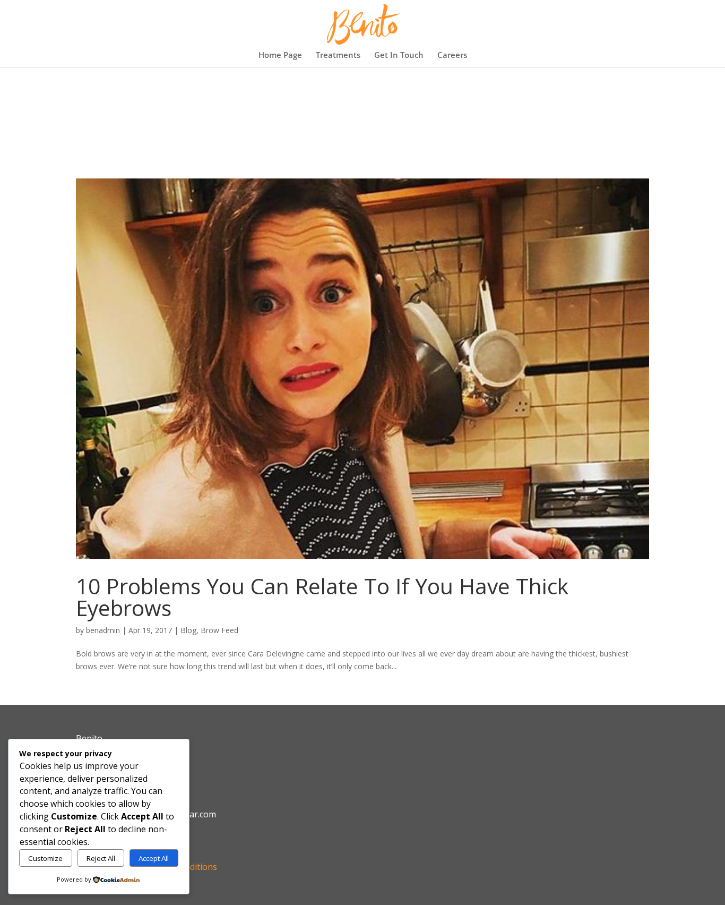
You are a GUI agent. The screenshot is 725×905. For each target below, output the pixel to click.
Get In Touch (399, 55)
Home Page (280, 55)
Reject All (101, 858)
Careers (452, 55)
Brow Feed (219, 630)
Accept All (154, 858)
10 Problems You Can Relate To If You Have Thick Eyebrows (322, 596)
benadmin (103, 630)
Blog (188, 630)
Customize (45, 858)
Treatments (338, 55)
